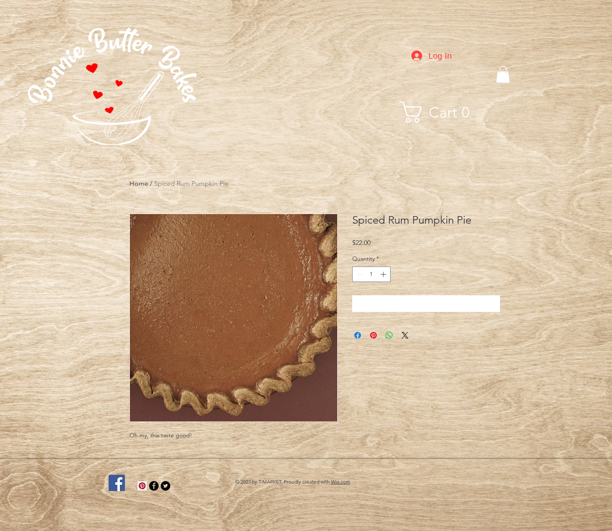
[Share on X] (405, 335)
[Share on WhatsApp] (389, 335)
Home (138, 183)
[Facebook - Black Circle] (154, 486)
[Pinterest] (142, 486)
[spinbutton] (371, 274)
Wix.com (340, 482)
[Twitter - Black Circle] (165, 486)
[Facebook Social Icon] (117, 483)
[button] (503, 74)
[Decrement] (358, 274)
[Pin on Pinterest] (373, 335)
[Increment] (384, 274)
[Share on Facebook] (358, 335)
